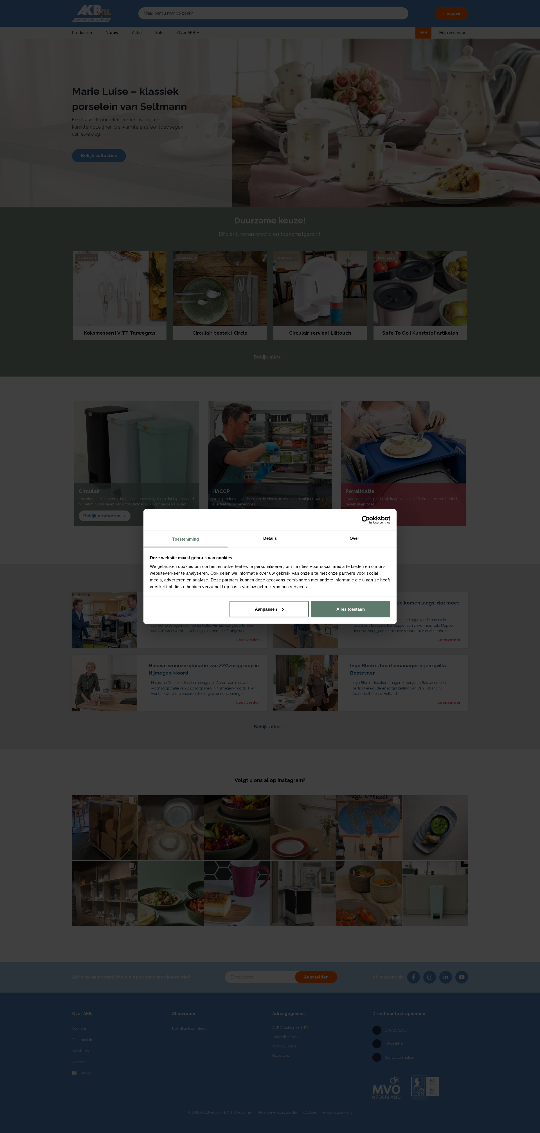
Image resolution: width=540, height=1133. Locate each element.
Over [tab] (354, 538)
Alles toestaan (350, 608)
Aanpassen (266, 608)
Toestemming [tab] (185, 539)
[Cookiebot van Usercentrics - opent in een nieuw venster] (365, 520)
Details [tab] (270, 538)
